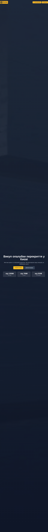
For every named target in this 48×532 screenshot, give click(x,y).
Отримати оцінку (18, 267)
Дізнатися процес (29, 267)
